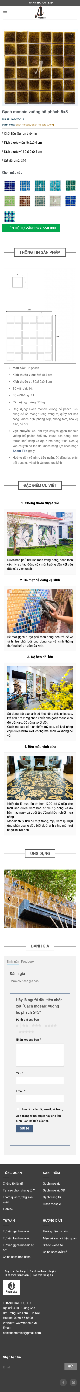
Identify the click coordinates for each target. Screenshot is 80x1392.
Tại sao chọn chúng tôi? (19, 1190)
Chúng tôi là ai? (13, 1183)
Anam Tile (20, 451)
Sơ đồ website (53, 1245)
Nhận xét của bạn (28, 1039)
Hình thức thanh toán (17, 1275)
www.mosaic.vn (26, 1323)
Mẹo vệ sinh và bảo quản (60, 1238)
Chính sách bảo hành (16, 1257)
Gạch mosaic (23, 124)
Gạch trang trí (52, 1197)
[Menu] (5, 12)
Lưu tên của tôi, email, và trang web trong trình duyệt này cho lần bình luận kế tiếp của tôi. (39, 1115)
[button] (31, 228)
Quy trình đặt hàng (15, 1271)
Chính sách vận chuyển (43, 1271)
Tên (19, 1073)
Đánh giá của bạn (27, 1019)
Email (20, 1091)
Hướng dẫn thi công (56, 1231)
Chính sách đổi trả (55, 1252)
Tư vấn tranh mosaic (16, 1238)
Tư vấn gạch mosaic (16, 1231)
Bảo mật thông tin (43, 1275)
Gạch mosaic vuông (42, 124)
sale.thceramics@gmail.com (22, 1333)
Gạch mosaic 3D (54, 1190)
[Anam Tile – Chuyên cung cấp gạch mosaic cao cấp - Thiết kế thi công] (40, 12)
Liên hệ (8, 1209)
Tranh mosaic (52, 1204)
